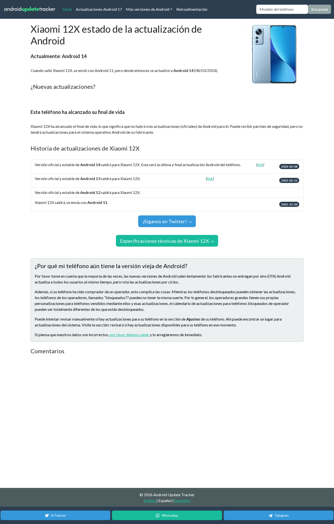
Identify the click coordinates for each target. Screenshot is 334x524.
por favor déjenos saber (129, 334)
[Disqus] (122, 422)
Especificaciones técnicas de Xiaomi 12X (165, 241)
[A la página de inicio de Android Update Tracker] (30, 9)
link (260, 164)
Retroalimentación (191, 9)
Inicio (68, 9)
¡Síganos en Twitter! (165, 221)
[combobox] (282, 9)
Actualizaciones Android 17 (99, 9)
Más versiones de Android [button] (147, 9)
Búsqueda (319, 9)
